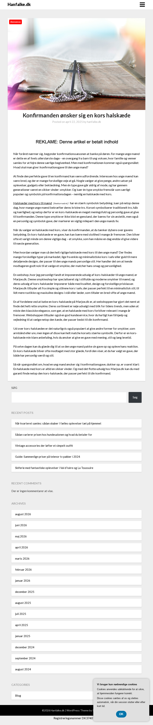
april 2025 (21, 625)
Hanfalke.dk (19, 4)
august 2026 (23, 514)
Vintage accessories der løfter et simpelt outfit (44, 445)
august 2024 (23, 669)
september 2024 (25, 658)
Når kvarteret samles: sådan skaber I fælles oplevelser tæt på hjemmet (58, 423)
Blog (18, 695)
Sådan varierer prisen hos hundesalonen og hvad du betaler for (53, 434)
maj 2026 (21, 536)
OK (121, 714)
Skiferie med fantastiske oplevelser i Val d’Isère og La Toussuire (54, 467)
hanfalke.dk (94, 121)
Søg (14, 387)
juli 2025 (20, 613)
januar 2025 (22, 636)
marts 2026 (22, 558)
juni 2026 (21, 525)
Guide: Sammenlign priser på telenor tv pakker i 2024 (47, 456)
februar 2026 (23, 569)
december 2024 (24, 647)
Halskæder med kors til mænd (32, 203)
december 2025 (24, 591)
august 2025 (23, 602)
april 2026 (21, 547)
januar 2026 (22, 580)
